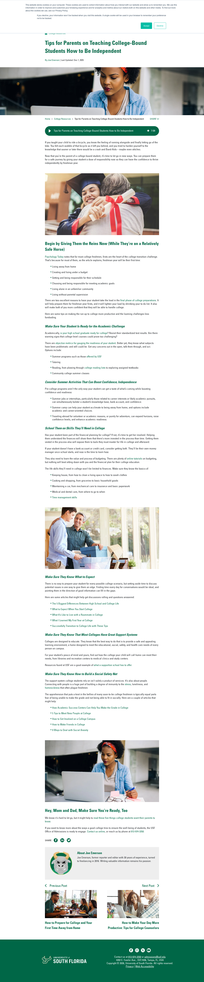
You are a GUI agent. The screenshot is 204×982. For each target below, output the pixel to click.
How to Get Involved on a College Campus (73, 719)
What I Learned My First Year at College (72, 620)
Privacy (129, 966)
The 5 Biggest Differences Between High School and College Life (85, 604)
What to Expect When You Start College (72, 609)
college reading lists (94, 368)
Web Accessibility (144, 966)
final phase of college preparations (138, 300)
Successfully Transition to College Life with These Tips (80, 626)
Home (47, 119)
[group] (102, 131)
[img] (148, 131)
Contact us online (96, 831)
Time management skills (64, 497)
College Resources (57, 34)
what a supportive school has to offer (112, 665)
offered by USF (94, 356)
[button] (50, 131)
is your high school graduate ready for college (83, 333)
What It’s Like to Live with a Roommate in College (77, 615)
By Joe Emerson (52, 60)
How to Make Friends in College (68, 724)
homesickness (52, 688)
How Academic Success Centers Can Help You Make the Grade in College (90, 708)
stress (128, 684)
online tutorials (134, 459)
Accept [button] (146, 25)
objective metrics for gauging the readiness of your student (85, 343)
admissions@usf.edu (155, 957)
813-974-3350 (137, 831)
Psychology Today (54, 257)
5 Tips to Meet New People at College (71, 713)
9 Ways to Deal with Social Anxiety (70, 730)
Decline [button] (160, 25)
